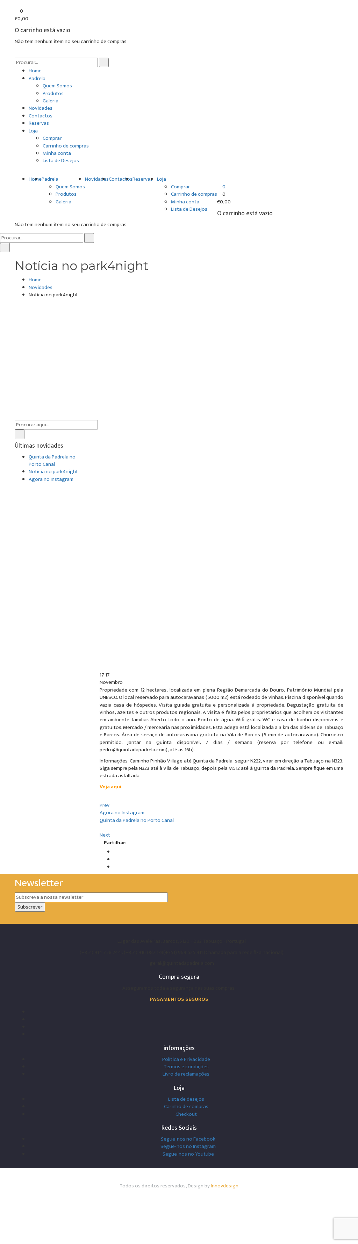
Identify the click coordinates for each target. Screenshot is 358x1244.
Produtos (53, 93)
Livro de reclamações (186, 1074)
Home (35, 70)
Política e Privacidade (186, 1059)
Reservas (39, 123)
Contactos (40, 115)
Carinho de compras (186, 1106)
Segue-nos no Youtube (188, 1154)
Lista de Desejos (61, 160)
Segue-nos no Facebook (188, 1139)
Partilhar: (115, 842)
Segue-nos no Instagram (188, 1146)
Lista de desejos (186, 1099)
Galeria (50, 100)
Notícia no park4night (53, 471)
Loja (33, 130)
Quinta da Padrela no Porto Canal (52, 461)
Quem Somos (57, 85)
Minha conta (57, 153)
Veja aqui (110, 786)
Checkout (186, 1114)
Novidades (40, 108)
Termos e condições (186, 1066)
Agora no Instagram (51, 479)
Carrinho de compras (66, 146)
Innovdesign (224, 1185)
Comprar (52, 138)
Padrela (37, 78)
